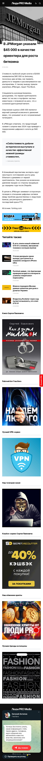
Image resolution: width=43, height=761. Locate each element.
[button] (39, 712)
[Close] (40, 3)
